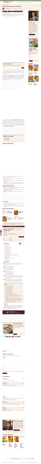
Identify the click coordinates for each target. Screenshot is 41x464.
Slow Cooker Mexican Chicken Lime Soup (10, 218)
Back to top (4, 462)
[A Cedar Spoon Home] (7, 3)
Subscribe (10, 462)
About (31, 2)
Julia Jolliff (6, 8)
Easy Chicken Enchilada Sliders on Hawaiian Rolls (16, 445)
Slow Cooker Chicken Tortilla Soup (21, 218)
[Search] (38, 2)
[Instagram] (35, 0)
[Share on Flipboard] (1, 235)
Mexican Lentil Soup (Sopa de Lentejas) (21, 212)
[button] (8, 8)
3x (22, 243)
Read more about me (32, 34)
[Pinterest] (38, 0)
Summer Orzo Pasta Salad (35, 84)
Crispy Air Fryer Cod (30, 84)
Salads (19, 2)
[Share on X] (1, 231)
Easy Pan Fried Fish (35, 73)
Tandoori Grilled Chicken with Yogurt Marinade (10, 445)
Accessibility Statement (32, 462)
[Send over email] (1, 234)
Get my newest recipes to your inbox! (7, 0)
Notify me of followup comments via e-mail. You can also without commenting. (13, 371)
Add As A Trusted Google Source (18, 11)
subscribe (20, 371)
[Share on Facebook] (1, 230)
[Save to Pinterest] (12, 11)
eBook (34, 2)
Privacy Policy (28, 462)
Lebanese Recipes (27, 2)
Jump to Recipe (5, 11)
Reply (23, 407)
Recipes (22, 2)
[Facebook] (36, 0)
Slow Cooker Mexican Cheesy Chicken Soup (9, 212)
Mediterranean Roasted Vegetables (31, 73)
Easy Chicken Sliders (4, 444)
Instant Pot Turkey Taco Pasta (18, 119)
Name (14, 328)
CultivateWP (37, 462)
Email (4, 66)
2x (21, 243)
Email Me (13, 462)
